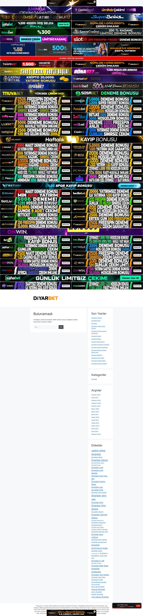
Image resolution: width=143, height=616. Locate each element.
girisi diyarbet (95, 584)
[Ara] (61, 327)
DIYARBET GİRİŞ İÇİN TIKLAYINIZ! (71, 58)
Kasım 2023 (95, 426)
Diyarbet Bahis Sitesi (97, 463)
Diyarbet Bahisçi (96, 355)
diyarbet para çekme (99, 540)
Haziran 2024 (95, 406)
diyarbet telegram (95, 553)
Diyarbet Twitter (96, 563)
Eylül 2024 (94, 397)
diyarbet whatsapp (96, 570)
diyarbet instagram (98, 523)
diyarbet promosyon (99, 542)
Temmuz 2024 (96, 403)
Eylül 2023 (94, 431)
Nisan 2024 (95, 411)
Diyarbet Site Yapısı (97, 358)
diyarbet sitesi (96, 551)
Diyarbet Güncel (97, 512)
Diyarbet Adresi (96, 318)
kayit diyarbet (96, 592)
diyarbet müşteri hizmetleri (99, 529)
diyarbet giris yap (98, 497)
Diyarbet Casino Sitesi (98, 482)
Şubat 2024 (95, 417)
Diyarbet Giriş (95, 321)
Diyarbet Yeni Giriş (98, 577)
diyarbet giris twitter (99, 492)
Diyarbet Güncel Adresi (99, 516)
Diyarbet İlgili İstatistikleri (99, 347)
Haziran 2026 (95, 395)
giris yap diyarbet (98, 587)
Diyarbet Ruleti (96, 336)
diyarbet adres (96, 457)
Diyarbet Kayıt (96, 525)
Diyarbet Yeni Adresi (100, 575)
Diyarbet (94, 323)
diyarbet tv (104, 553)
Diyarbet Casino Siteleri (99, 363)
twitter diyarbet (97, 594)
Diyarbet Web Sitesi (99, 566)
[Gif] (71, 139)
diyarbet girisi (97, 490)
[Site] (35, 101)
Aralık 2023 (95, 423)
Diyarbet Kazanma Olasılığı (100, 344)
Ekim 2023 (94, 428)
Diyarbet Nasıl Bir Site (99, 532)
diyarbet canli (97, 467)
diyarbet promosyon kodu (99, 546)
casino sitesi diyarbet (98, 452)
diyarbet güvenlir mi (97, 520)
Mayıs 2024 (95, 409)
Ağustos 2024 (96, 400)
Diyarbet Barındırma (98, 342)
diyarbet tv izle (97, 561)
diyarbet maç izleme (97, 527)
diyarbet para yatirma (97, 535)
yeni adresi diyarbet (100, 597)
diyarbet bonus (96, 465)
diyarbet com (97, 487)
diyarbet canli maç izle (99, 477)
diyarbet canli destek (97, 471)
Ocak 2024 (95, 420)
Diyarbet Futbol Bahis (98, 361)
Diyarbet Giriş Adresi (98, 507)
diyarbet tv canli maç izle (99, 557)
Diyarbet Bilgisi (96, 339)
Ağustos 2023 (96, 434)
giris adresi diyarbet (98, 582)
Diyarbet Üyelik (97, 580)
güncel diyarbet (98, 589)
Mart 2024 (94, 414)
